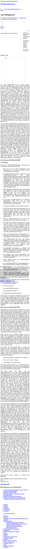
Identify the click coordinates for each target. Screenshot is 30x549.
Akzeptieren (3, 280)
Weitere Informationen (5, 282)
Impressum (15, 282)
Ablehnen (8, 280)
